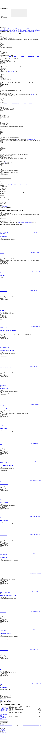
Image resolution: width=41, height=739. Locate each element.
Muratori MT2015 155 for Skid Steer (8, 595)
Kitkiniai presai (10, 29)
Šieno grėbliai (15, 30)
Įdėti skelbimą (2, 218)
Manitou (31, 31)
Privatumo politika (9, 725)
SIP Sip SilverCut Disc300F (6, 538)
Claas (11, 31)
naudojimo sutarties (28, 222)
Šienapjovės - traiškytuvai (25, 29)
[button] (20, 22)
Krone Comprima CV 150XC (6, 652)
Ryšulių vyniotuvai (27, 30)
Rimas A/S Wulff (3, 687)
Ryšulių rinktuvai (21, 30)
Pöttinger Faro (3, 236)
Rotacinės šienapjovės (17, 28)
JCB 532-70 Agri (3, 408)
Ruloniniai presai (24, 28)
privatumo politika (21, 222)
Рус (2, 723)
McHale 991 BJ (3, 576)
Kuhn (29, 31)
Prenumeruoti (2, 221)
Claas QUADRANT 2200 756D (6, 465)
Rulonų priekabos (33, 29)
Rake (1, 669)
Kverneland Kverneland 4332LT (7, 370)
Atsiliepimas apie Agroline (27, 725)
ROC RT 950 (3, 310)
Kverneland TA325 (4, 293)
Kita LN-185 (2, 275)
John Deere (21, 31)
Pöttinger (34, 31)
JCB (18, 31)
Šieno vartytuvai (36, 28)
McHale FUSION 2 (4, 428)
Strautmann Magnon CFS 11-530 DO (8, 330)
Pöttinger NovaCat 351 (5, 557)
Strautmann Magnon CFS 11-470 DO (8, 350)
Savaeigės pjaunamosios (35, 30)
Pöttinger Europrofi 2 (5, 255)
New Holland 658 (4, 520)
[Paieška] (19, 13)
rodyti (1, 205)
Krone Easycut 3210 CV (5, 633)
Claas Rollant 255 (4, 484)
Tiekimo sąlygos (3, 725)
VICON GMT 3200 (4, 388)
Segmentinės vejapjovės (8, 30)
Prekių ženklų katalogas (36, 725)
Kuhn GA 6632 (3, 446)
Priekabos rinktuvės (16, 29)
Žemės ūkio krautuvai (4, 29)
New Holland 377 (4, 502)
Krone (24, 31)
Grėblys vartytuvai (30, 28)
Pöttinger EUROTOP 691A (6, 614)
